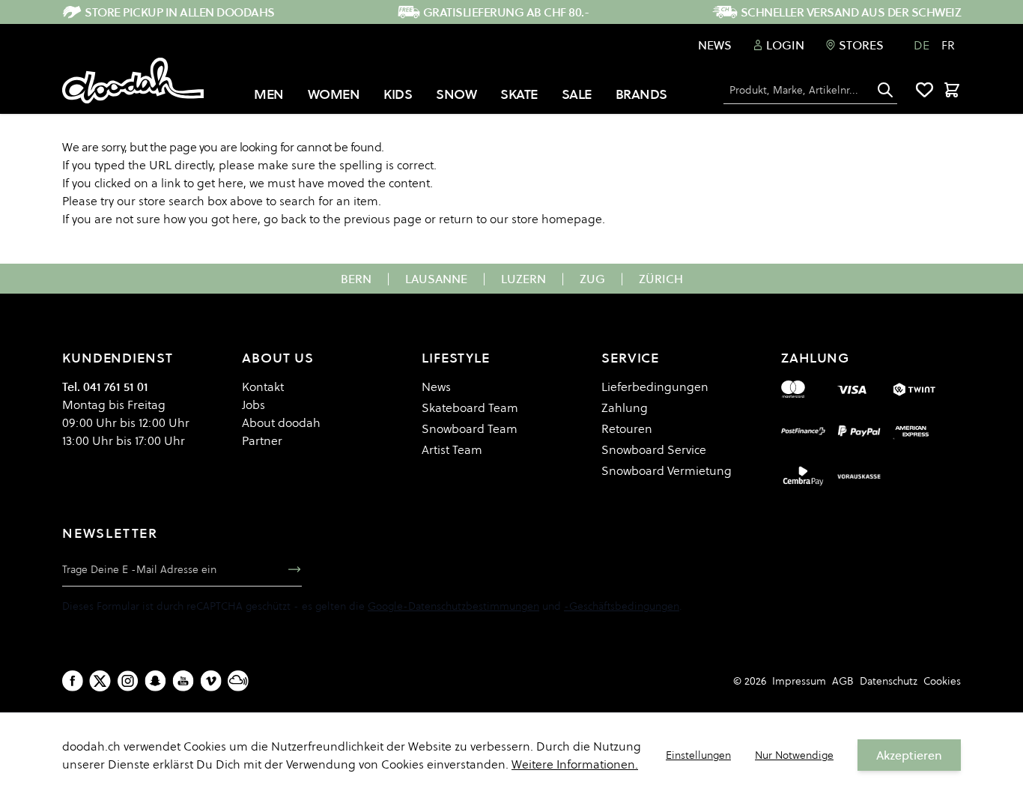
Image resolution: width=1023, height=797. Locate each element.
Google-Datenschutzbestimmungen (453, 605)
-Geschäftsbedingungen (621, 605)
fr (948, 45)
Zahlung (624, 407)
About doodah (281, 422)
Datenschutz (888, 680)
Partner (262, 440)
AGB (843, 680)
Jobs (253, 404)
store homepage (556, 218)
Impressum (799, 680)
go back (285, 218)
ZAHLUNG (815, 357)
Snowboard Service (653, 449)
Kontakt (263, 386)
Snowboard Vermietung (666, 470)
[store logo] (133, 81)
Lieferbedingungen (654, 386)
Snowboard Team (469, 428)
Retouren (626, 428)
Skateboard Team (470, 407)
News (715, 45)
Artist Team (452, 449)
